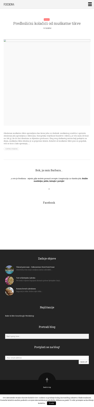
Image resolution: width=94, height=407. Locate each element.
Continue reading (11, 149)
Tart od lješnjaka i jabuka (25, 278)
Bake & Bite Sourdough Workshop (19, 316)
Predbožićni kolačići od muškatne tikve (47, 23)
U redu (51, 403)
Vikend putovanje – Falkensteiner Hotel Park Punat (35, 267)
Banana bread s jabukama (26, 289)
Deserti (46, 19)
